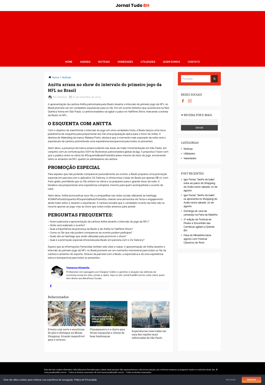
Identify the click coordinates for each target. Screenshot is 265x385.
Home (68, 61)
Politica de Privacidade (85, 380)
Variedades (125, 61)
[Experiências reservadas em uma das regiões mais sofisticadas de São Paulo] (150, 314)
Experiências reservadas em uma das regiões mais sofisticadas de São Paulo (149, 334)
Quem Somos (171, 61)
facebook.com (183, 101)
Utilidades (148, 61)
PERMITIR (251, 380)
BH (132, 5)
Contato (194, 61)
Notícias (104, 61)
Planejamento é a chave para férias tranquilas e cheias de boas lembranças (107, 333)
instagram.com (190, 101)
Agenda (85, 61)
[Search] (214, 78)
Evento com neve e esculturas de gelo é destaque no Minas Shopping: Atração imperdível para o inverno (66, 334)
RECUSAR (231, 380)
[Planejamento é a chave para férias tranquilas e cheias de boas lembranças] (109, 313)
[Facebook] (50, 286)
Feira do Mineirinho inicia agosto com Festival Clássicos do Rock (197, 239)
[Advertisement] (132, 34)
